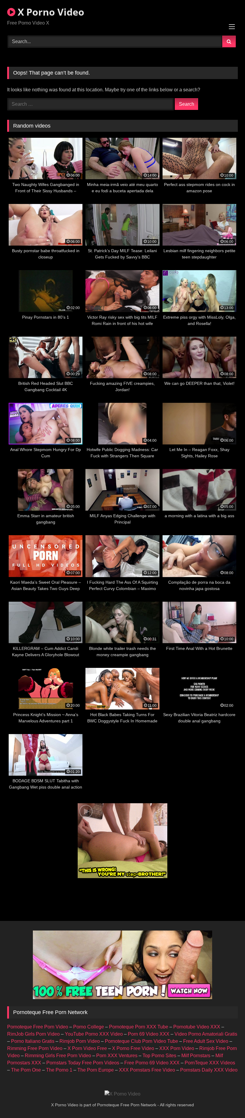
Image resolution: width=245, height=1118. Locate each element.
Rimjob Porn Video (79, 1041)
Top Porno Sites (159, 1055)
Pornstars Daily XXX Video (209, 1069)
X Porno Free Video (133, 1048)
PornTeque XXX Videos (210, 1062)
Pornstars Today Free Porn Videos (82, 1062)
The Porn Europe (95, 1069)
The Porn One (26, 1069)
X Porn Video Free (87, 1048)
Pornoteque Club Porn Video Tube (141, 1041)
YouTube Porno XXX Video (94, 1034)
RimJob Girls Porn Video (33, 1034)
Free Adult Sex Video (205, 1041)
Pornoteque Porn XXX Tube (138, 1026)
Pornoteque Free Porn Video (37, 1026)
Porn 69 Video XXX (148, 1034)
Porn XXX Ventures (116, 1055)
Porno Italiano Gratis (32, 1041)
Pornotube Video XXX (196, 1026)
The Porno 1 (59, 1069)
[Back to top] (226, 1100)
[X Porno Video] (122, 1094)
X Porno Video (49, 11)
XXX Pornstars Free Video (147, 1069)
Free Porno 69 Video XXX (152, 1062)
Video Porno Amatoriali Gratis (205, 1034)
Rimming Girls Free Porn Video (58, 1055)
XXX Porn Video (176, 1048)
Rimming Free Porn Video (34, 1048)
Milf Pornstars (195, 1055)
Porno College (88, 1026)
